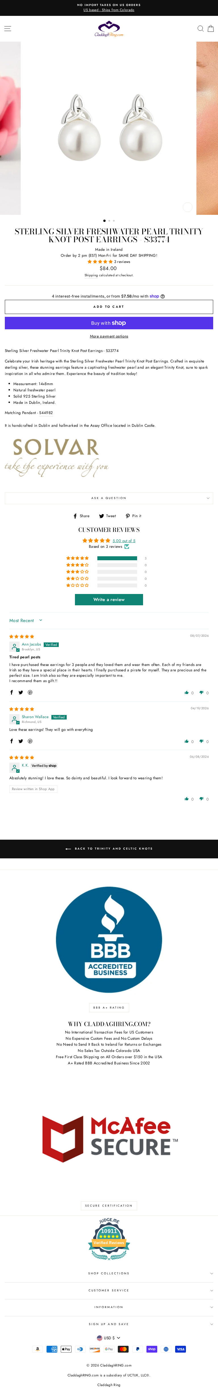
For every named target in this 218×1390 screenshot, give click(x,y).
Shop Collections (109, 1273)
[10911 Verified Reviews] (109, 1261)
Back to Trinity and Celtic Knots (113, 848)
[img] (21, 636)
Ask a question (109, 498)
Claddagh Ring (108, 1384)
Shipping (91, 275)
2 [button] (109, 221)
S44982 (46, 412)
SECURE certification (109, 1206)
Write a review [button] (109, 599)
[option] (109, 8)
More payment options (109, 336)
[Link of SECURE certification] (109, 1137)
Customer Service (109, 1290)
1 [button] (104, 221)
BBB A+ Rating (109, 1007)
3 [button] (114, 221)
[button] (101, 261)
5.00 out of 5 (124, 541)
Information (109, 1307)
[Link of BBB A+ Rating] (109, 939)
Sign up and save (109, 1324)
